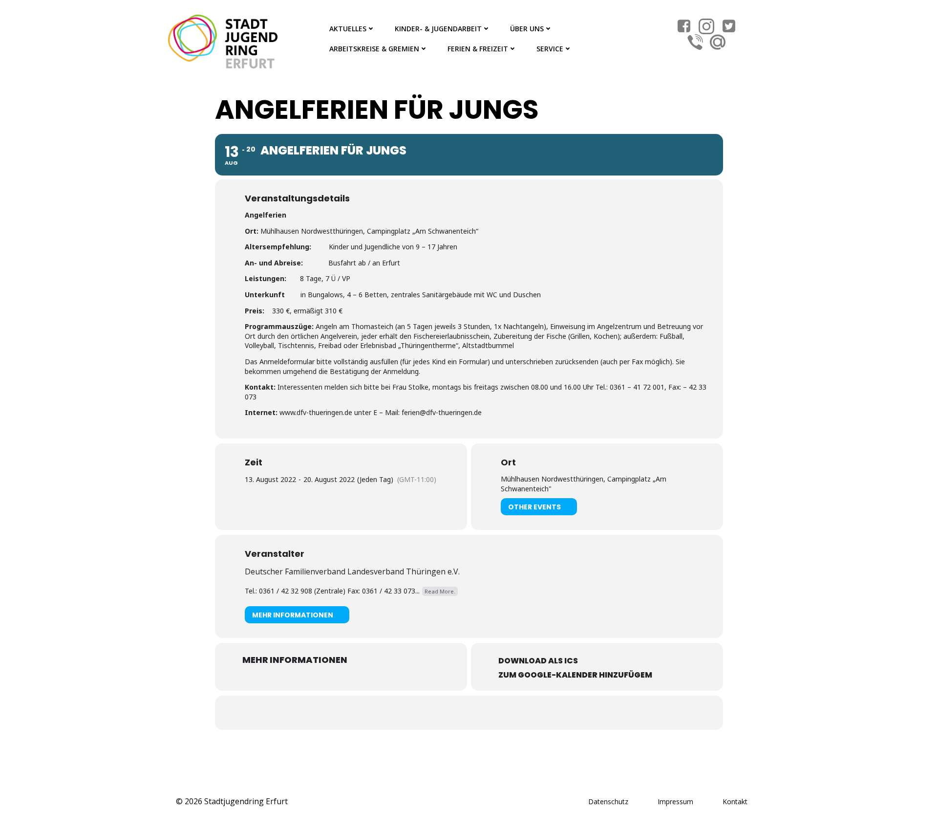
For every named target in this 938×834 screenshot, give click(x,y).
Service (549, 48)
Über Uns (527, 28)
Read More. (440, 591)
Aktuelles (347, 28)
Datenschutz (608, 801)
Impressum (675, 801)
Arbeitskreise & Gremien (374, 48)
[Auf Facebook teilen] (457, 713)
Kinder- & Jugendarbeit (438, 28)
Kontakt (735, 801)
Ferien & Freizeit (478, 48)
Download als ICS (538, 660)
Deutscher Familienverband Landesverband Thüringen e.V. (352, 571)
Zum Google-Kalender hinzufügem (575, 674)
